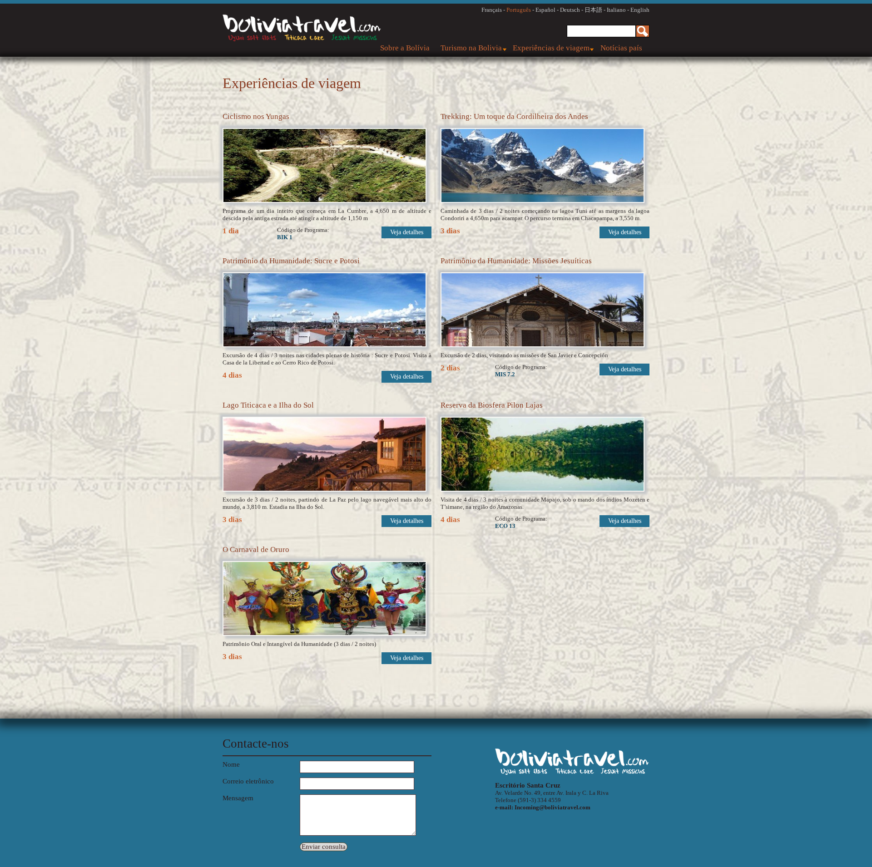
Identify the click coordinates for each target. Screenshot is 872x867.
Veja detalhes (406, 232)
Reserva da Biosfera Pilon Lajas (492, 405)
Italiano (616, 9)
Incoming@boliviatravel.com (552, 807)
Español (545, 9)
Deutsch (570, 9)
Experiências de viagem (551, 48)
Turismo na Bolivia (471, 48)
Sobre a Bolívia (405, 48)
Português (518, 9)
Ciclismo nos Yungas (256, 116)
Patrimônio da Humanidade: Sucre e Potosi (291, 260)
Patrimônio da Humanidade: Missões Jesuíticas (516, 260)
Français (491, 9)
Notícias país (621, 48)
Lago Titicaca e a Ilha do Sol (268, 405)
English (639, 9)
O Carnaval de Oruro (256, 549)
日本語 (593, 9)
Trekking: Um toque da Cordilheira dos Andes (514, 116)
